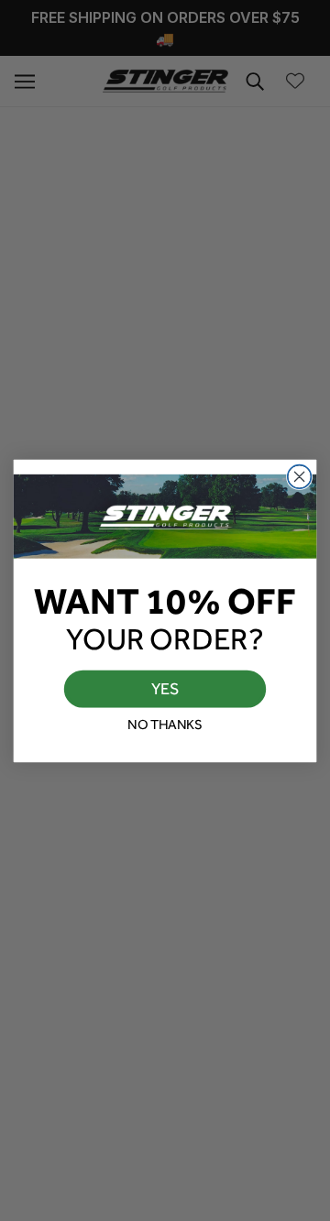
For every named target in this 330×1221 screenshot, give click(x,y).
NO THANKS (165, 723)
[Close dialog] (300, 476)
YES (165, 688)
